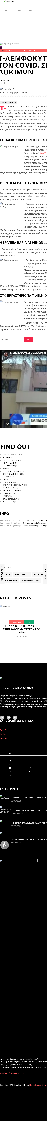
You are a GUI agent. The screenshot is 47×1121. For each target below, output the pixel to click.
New (5, 468)
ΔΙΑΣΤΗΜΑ (7, 482)
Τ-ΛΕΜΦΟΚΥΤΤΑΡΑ (30, 580)
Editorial (6, 457)
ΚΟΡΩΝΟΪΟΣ (8, 488)
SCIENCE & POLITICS (12, 474)
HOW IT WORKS (10, 463)
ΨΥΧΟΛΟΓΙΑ (8, 502)
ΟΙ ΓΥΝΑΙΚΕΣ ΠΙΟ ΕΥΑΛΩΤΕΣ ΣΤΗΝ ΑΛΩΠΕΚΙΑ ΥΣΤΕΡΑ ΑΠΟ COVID (21, 629)
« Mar (2, 779)
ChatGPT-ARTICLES (11, 455)
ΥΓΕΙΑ (5, 496)
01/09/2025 (16, 801)
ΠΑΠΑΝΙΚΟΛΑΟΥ (9, 580)
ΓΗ (4, 479)
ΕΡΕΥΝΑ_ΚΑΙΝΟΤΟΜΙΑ (13, 485)
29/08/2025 (16, 826)
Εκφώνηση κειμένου (8, 102)
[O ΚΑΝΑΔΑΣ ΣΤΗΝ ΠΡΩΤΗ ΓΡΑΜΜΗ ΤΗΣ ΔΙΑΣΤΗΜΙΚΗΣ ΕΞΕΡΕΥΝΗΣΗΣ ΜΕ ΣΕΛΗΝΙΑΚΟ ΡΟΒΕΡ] (4, 799)
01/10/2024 (21, 637)
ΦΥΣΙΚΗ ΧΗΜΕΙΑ (10, 499)
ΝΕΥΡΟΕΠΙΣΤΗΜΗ (11, 490)
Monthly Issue (9, 466)
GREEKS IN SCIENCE (12, 460)
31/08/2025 (18, 813)
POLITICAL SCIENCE (12, 471)
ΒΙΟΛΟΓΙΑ (7, 477)
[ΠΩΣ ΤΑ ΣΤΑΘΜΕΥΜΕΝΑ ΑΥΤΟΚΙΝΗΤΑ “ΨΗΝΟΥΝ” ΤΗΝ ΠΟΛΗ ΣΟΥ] (4, 836)
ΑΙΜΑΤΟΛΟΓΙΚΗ (22, 574)
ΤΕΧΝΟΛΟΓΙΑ (9, 493)
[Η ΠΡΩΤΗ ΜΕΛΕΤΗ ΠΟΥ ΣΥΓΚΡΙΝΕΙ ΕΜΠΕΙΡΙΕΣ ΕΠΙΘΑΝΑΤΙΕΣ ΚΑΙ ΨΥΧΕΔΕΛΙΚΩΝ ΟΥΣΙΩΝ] (5, 811)
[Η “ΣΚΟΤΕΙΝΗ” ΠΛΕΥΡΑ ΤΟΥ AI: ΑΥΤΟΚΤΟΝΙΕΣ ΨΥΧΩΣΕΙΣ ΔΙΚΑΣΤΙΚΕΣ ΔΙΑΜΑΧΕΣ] (4, 824)
